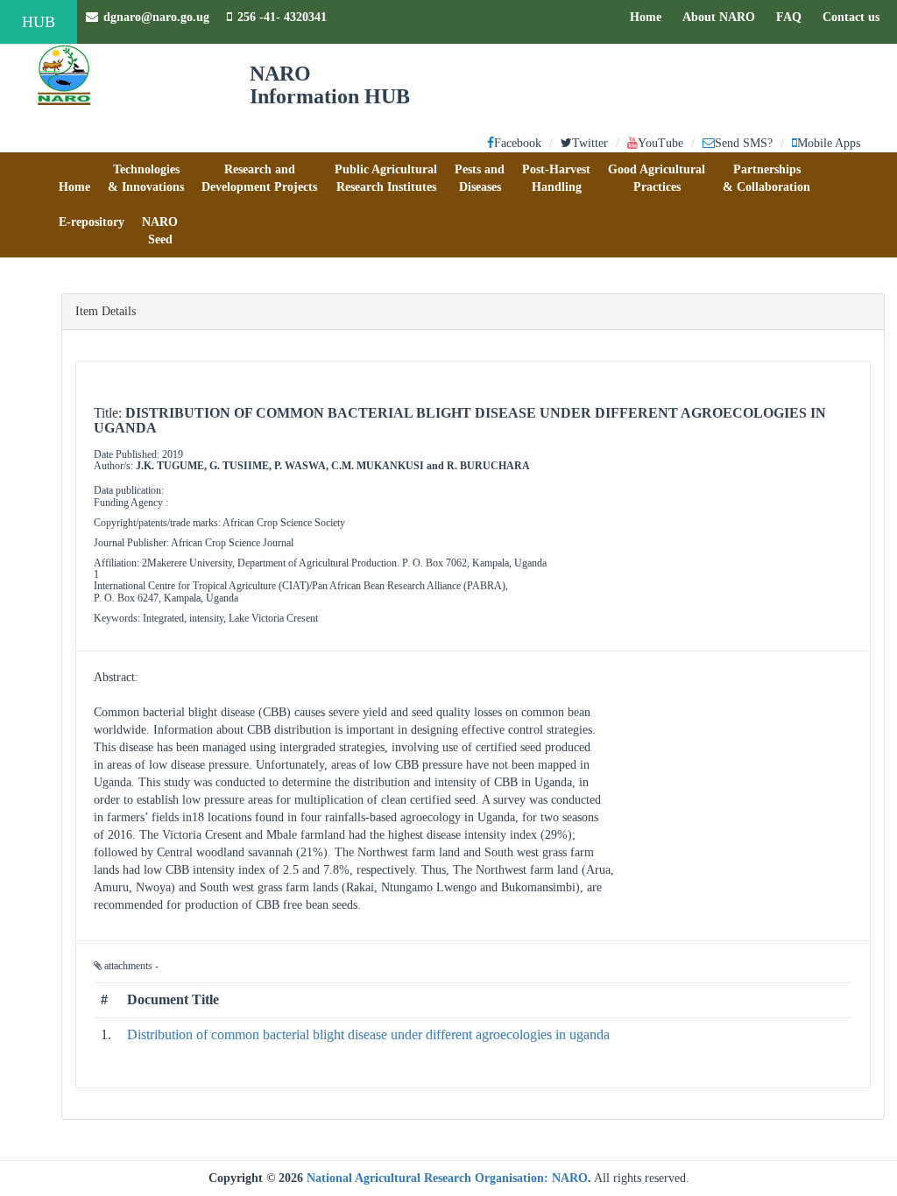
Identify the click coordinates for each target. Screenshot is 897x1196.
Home (650, 17)
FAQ (793, 17)
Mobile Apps (828, 143)
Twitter (590, 143)
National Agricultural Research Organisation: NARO (447, 1178)
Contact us (855, 17)
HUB (38, 22)
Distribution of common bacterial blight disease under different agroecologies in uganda (368, 1034)
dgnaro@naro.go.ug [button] (156, 17)
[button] (74, 178)
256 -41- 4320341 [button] (282, 17)
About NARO (718, 17)
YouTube (660, 143)
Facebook (517, 143)
